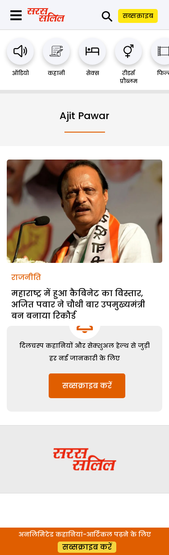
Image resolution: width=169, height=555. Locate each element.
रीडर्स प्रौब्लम (128, 77)
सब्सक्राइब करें (87, 386)
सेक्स (92, 73)
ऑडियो (20, 73)
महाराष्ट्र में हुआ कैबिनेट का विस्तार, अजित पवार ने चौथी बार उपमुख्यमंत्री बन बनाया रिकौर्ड (78, 304)
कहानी (56, 73)
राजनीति (26, 277)
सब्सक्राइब (138, 15)
